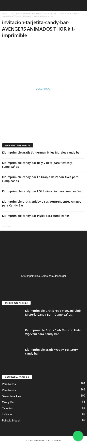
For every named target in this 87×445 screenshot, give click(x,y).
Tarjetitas (7, 408)
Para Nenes (9, 384)
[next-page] (9, 224)
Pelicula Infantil (11, 420)
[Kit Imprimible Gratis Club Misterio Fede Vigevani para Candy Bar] (12, 335)
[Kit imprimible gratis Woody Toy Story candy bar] (12, 355)
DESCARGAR (43, 88)
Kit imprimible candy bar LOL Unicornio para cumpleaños (42, 191)
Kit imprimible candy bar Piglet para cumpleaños (36, 216)
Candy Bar (8, 402)
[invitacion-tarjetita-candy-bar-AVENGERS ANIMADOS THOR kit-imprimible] (43, 58)
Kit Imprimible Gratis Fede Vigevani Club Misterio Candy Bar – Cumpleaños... (53, 312)
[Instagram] (43, 283)
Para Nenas (9, 390)
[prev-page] (4, 224)
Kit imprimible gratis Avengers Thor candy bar (34, 13)
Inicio (4, 13)
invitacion (7, 414)
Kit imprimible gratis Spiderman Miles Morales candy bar (41, 152)
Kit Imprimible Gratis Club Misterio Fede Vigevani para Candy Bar (53, 332)
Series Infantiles (11, 396)
